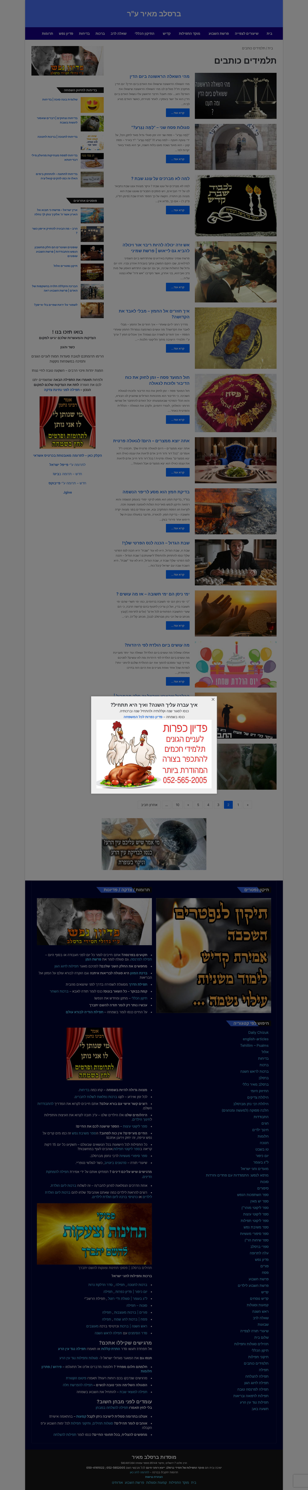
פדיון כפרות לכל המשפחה (143, 717)
